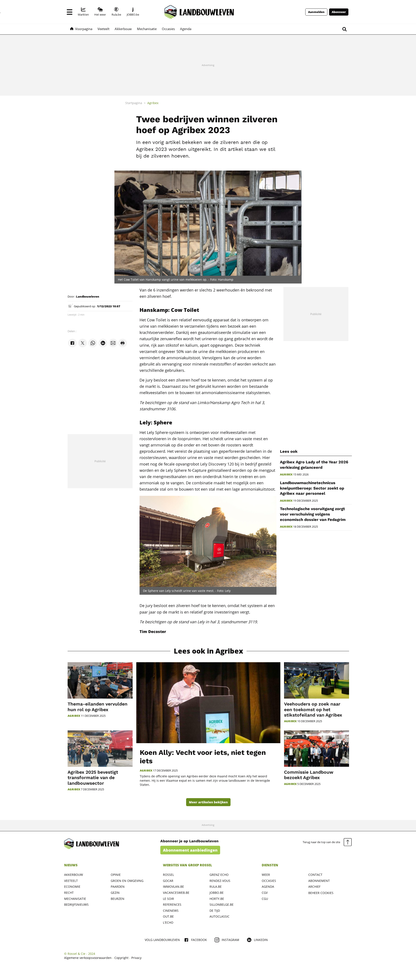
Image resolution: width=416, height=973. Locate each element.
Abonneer (339, 12)
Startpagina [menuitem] (133, 103)
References (172, 904)
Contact (315, 875)
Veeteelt (71, 881)
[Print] (122, 343)
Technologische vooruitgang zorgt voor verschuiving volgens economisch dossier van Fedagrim (313, 514)
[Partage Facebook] (72, 343)
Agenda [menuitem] (185, 29)
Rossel (168, 875)
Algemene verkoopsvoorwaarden (88, 958)
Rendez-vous (220, 881)
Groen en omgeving (127, 881)
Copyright (121, 958)
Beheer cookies (320, 893)
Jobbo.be (217, 893)
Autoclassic (219, 916)
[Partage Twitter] (82, 343)
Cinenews (171, 911)
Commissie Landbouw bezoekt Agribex (308, 774)
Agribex (286, 474)
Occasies (269, 881)
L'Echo (168, 922)
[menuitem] (83, 11)
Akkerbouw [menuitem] (123, 29)
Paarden (118, 886)
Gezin (115, 893)
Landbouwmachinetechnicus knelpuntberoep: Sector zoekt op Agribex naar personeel (312, 488)
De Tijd (215, 911)
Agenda (268, 886)
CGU (265, 899)
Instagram (230, 940)
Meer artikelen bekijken (208, 802)
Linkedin (261, 940)
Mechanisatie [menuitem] (147, 29)
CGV (265, 893)
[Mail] (113, 343)
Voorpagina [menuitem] (83, 29)
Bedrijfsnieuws (76, 904)
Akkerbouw (73, 875)
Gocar (168, 881)
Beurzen (117, 899)
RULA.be (216, 886)
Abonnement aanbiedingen (190, 850)
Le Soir (168, 899)
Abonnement (319, 881)
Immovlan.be (173, 886)
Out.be (168, 916)
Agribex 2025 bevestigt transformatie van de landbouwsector (93, 777)
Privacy (136, 958)
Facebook (199, 940)
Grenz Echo (219, 875)
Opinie (116, 875)
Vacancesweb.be (176, 893)
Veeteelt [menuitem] (103, 29)
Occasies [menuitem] (168, 29)
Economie (72, 886)
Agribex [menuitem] (152, 103)
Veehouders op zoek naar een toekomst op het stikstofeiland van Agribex (313, 709)
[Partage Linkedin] (103, 343)
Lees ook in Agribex (208, 651)
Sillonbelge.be (222, 904)
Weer (266, 875)
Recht (69, 893)
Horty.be (217, 899)
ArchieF (314, 886)
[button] (70, 12)
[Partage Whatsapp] (93, 343)
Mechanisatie (75, 899)
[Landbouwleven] (199, 12)
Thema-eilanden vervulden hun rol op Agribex (97, 706)
